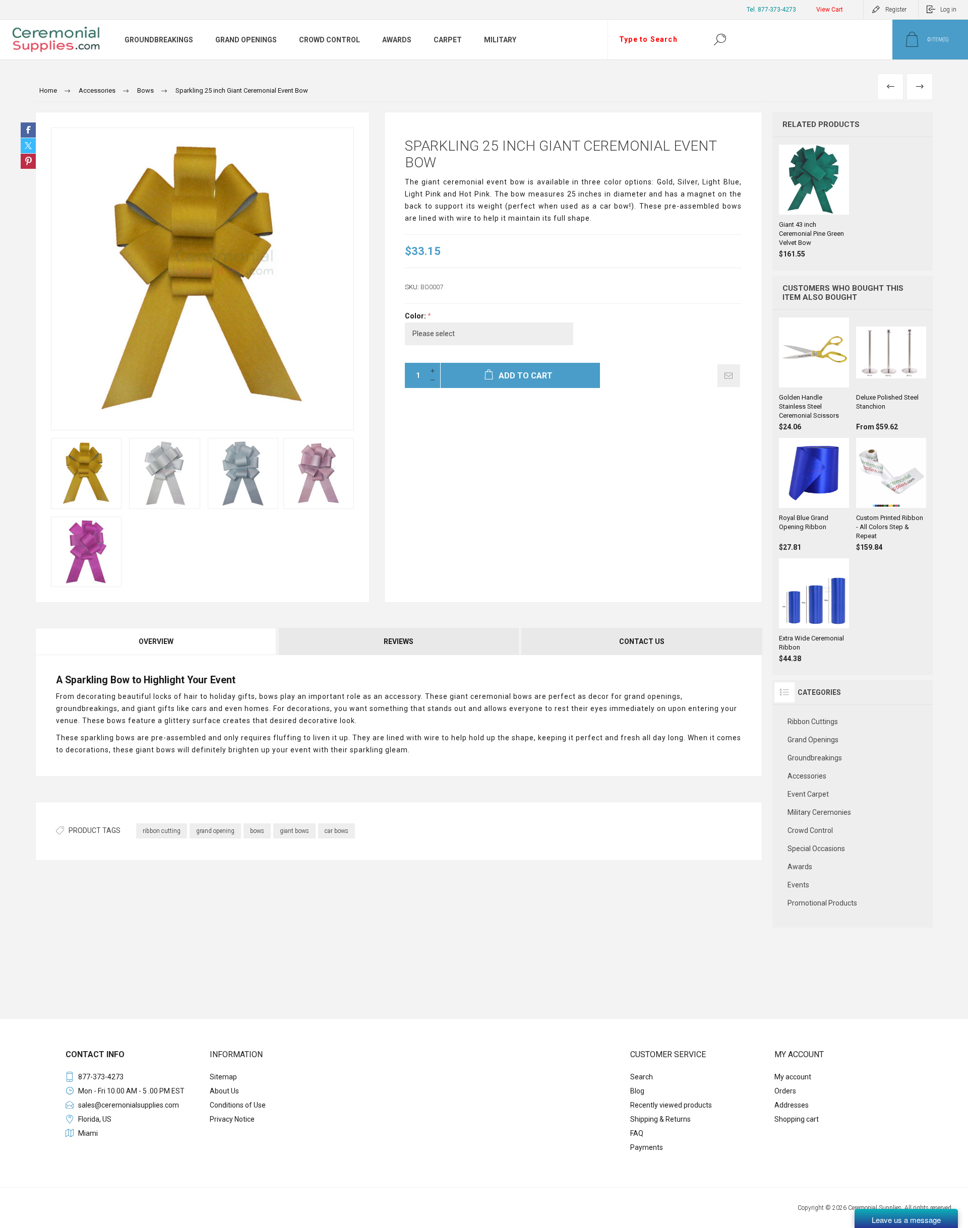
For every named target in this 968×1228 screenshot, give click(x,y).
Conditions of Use (238, 1105)
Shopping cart (796, 1119)
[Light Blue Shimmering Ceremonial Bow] (243, 473)
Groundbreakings (815, 758)
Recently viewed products (671, 1105)
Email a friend (728, 375)
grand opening (215, 830)
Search (720, 39)
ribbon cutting (161, 830)
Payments (646, 1147)
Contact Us (641, 641)
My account (792, 1077)
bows (257, 830)
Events (798, 885)
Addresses (791, 1105)
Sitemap (223, 1077)
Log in (948, 9)
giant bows (294, 830)
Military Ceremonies (819, 812)
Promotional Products (822, 903)
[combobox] (654, 39)
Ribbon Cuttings (813, 722)
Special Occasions (816, 849)
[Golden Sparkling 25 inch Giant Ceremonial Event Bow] (86, 473)
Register (895, 9)
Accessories (807, 776)
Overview (156, 641)
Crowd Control (810, 830)
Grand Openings (813, 740)
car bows (336, 830)
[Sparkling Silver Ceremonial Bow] (164, 473)
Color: (416, 316)
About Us (224, 1091)
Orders (785, 1091)
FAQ (636, 1133)
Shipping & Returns (660, 1119)
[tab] (156, 641)
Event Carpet (808, 794)
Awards (800, 867)
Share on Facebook (28, 130)
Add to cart (814, 189)
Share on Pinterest (28, 161)
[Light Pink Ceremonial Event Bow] (318, 473)
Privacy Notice (232, 1119)
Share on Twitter (28, 145)
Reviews (398, 641)
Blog (637, 1091)
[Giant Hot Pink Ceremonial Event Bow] (86, 551)
